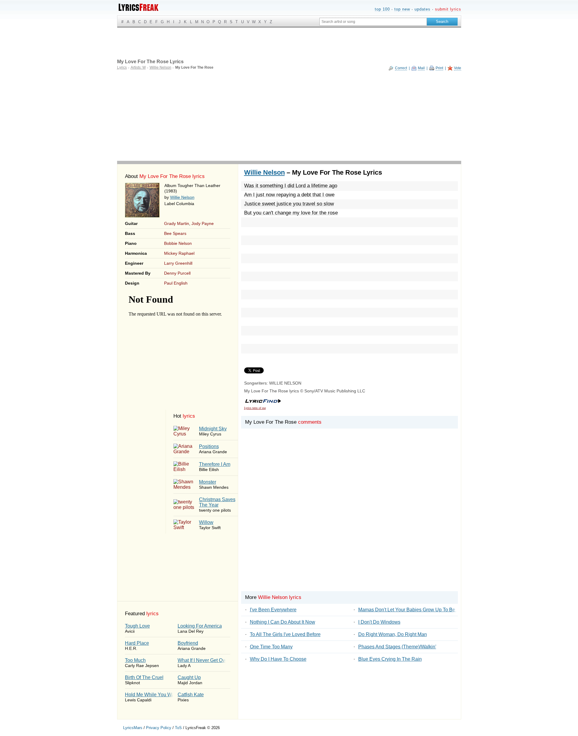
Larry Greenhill (178, 263)
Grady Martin (176, 223)
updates (422, 9)
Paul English (176, 283)
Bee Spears (175, 233)
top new (402, 9)
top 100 (382, 9)
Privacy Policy (158, 727)
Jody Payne (202, 223)
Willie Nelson (182, 197)
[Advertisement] (289, 115)
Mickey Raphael (179, 253)
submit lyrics (448, 9)
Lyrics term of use (255, 408)
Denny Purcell (177, 273)
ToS (178, 727)
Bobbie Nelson (178, 243)
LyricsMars (132, 727)
